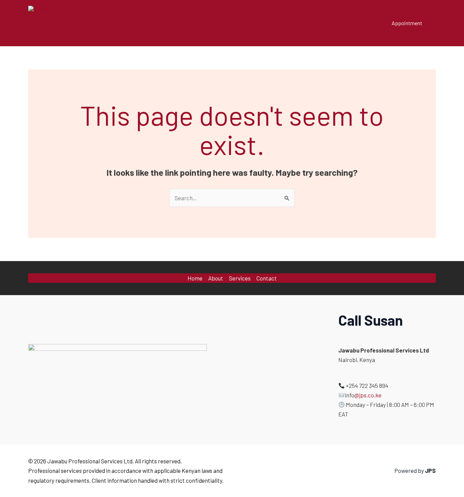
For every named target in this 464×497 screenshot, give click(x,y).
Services (323, 23)
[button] (407, 23)
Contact (355, 23)
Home (266, 23)
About (292, 23)
